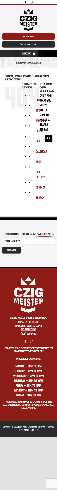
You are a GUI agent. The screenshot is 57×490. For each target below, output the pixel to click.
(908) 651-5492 (28, 333)
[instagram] (31, 2)
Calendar (41, 151)
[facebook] (25, 2)
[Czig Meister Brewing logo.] (28, 277)
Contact (40, 187)
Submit (11, 250)
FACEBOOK (40, 405)
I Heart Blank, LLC (29, 430)
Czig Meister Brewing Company (32, 426)
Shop (38, 161)
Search (40, 197)
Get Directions (28, 329)
